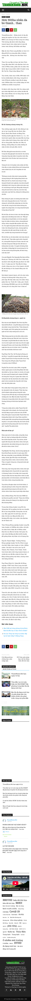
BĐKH (19, 903)
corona (5, 912)
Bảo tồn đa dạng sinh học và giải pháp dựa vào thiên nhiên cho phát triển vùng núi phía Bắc (20, 695)
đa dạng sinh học (9, 946)
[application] (15, 883)
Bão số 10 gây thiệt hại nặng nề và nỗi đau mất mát (15, 807)
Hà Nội (21, 914)
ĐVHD (17, 943)
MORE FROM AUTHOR (9, 669)
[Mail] (15, 990)
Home (3, 14)
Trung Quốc (16, 934)
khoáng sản (6, 920)
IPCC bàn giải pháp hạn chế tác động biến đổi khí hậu (23, 659)
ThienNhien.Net (12, 820)
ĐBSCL (11, 943)
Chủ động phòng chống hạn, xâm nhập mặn (7, 659)
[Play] (4, 889)
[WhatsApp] (15, 30)
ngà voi (4, 926)
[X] (7, 30)
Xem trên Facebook (7, 834)
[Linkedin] (11, 990)
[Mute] (24, 889)
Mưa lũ (16, 923)
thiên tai (11, 932)
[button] (3, 10)
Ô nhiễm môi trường (13, 940)
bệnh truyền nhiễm (10, 908)
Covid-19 (15, 911)
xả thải (4, 937)
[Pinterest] (11, 30)
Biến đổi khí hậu (9, 903)
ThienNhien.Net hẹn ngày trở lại (18, 675)
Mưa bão (11, 923)
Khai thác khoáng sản (15, 917)
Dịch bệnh (14, 914)
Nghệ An (25, 923)
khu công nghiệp (16, 920)
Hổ (8, 917)
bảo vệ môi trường (9, 906)
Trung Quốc (7, 934)
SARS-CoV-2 (22, 929)
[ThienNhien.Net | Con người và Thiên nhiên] (15, 4)
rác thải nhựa (13, 929)
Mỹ (20, 923)
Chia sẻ (5, 836)
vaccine (22, 934)
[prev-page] (3, 702)
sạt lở (4, 932)
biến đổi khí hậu (20, 900)
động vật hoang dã (9, 949)
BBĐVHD (7, 900)
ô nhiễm (5, 943)
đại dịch (20, 946)
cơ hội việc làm (6, 914)
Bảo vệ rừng (20, 906)
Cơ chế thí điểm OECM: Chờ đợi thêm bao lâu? (15, 801)
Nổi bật (8, 16)
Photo (7, 831)
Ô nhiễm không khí (11, 937)
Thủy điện (21, 932)
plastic (20, 926)
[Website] (24, 990)
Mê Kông (5, 923)
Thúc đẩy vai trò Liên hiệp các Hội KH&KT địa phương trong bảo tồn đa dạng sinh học (20, 685)
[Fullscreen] (27, 889)
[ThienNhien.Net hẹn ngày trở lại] (6, 676)
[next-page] (5, 702)
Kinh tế (8, 14)
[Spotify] (20, 990)
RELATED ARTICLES (9, 667)
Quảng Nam (5, 929)
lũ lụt (25, 920)
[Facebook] (3, 30)
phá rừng (12, 926)
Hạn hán (5, 917)
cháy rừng (21, 908)
